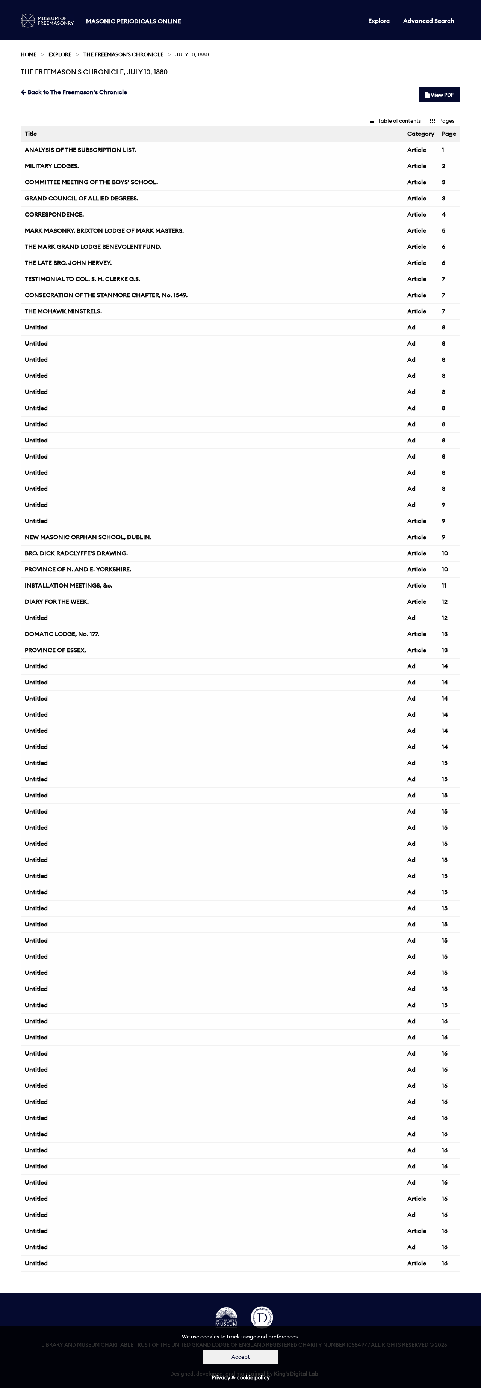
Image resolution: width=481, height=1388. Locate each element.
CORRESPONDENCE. (54, 214)
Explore (379, 20)
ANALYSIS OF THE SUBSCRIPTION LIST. (80, 149)
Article (416, 149)
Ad (411, 327)
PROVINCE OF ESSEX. (55, 650)
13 (445, 634)
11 (444, 585)
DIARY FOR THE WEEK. (57, 601)
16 (445, 1021)
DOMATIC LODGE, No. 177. (62, 634)
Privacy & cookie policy (241, 1377)
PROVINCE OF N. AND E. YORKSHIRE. (78, 569)
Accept (240, 1356)
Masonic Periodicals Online (133, 21)
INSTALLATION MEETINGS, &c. (68, 585)
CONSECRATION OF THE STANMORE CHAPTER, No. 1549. (106, 295)
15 (445, 763)
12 (445, 601)
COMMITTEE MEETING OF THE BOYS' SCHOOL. (91, 182)
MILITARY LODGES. (52, 166)
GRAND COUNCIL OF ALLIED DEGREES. (81, 198)
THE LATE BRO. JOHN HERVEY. (68, 262)
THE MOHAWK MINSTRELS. (63, 311)
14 (445, 666)
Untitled (36, 327)
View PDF (442, 95)
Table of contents (399, 120)
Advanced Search (428, 20)
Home (28, 54)
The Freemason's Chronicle (123, 54)
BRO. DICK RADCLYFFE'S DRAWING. (76, 553)
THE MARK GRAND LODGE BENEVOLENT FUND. (93, 246)
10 (445, 553)
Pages (446, 120)
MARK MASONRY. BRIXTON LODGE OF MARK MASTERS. (104, 230)
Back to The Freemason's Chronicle (76, 92)
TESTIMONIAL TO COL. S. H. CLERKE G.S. (82, 279)
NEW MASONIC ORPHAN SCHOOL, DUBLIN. (88, 537)
